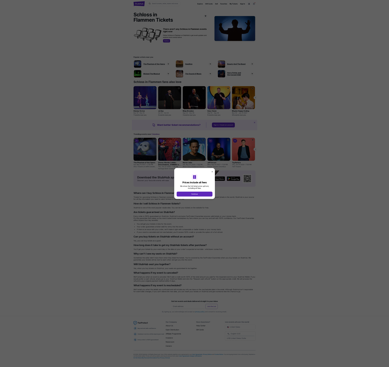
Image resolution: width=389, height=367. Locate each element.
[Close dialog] (212, 171)
